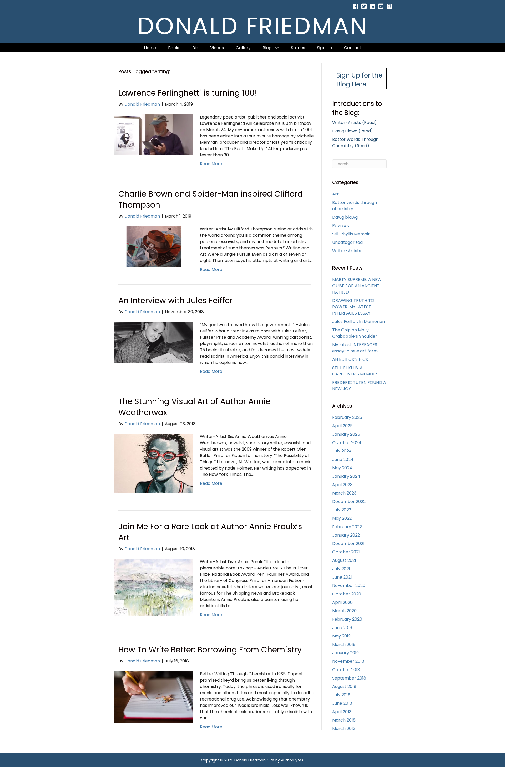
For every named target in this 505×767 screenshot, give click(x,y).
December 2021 (348, 543)
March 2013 (343, 728)
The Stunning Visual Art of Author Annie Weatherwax (194, 407)
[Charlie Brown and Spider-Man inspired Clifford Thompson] (153, 246)
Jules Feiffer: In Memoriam (359, 321)
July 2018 (341, 695)
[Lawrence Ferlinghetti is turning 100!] (153, 134)
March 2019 (343, 644)
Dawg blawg (345, 217)
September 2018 (349, 678)
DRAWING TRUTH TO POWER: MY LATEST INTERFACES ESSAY (353, 306)
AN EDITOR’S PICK (350, 359)
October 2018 (346, 670)
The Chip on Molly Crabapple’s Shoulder (354, 333)
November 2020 (348, 586)
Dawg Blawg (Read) (352, 131)
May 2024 (342, 468)
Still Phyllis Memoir (351, 234)
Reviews (340, 226)
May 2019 (341, 636)
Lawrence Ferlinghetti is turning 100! (187, 93)
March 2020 (344, 611)
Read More (211, 164)
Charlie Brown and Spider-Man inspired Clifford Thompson (210, 199)
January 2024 (346, 476)
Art (335, 194)
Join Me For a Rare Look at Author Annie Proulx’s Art (210, 532)
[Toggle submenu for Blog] (277, 48)
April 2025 (342, 426)
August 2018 (344, 686)
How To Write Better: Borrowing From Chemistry (210, 649)
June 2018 (342, 703)
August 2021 (344, 560)
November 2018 (348, 661)
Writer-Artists (346, 251)
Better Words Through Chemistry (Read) (355, 142)
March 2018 (344, 720)
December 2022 (349, 501)
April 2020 (342, 602)
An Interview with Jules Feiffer (175, 300)
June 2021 (342, 577)
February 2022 (347, 527)
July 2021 (341, 569)
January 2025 (346, 434)
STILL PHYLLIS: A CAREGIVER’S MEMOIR (354, 371)
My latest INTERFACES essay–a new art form (355, 348)
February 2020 (347, 619)
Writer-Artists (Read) (354, 123)
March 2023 (344, 493)
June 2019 (342, 628)
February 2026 (347, 417)
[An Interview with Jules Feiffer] (153, 342)
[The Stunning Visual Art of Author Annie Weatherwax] (153, 463)
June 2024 (343, 459)
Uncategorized (347, 242)
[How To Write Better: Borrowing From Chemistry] (153, 697)
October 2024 (346, 443)
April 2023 (342, 485)
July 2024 (342, 451)
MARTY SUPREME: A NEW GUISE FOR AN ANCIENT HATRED (357, 285)
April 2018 (342, 712)
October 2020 (346, 594)
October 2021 (346, 552)
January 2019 (345, 653)
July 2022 (341, 510)
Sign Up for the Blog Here (359, 80)
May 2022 (342, 518)
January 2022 (346, 535)
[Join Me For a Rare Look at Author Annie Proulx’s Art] (153, 587)
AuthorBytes (292, 760)
